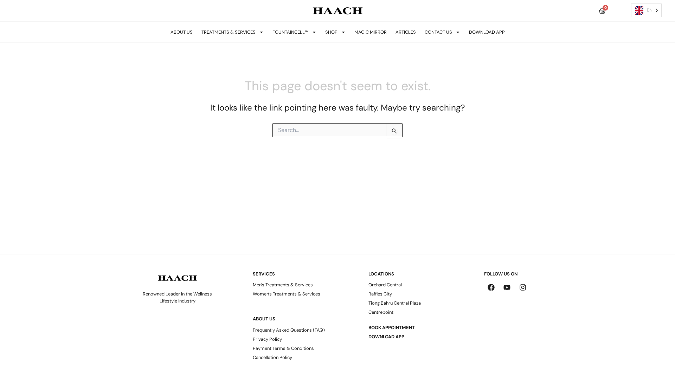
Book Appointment (391, 328)
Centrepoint (380, 312)
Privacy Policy (267, 339)
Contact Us (438, 32)
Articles (406, 32)
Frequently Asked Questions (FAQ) (289, 330)
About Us (182, 32)
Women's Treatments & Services (286, 294)
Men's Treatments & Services (283, 285)
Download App (487, 32)
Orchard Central (385, 285)
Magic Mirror (370, 32)
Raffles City (380, 294)
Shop (331, 32)
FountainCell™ (290, 32)
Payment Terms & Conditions (283, 348)
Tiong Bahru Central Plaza (394, 303)
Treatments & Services (228, 32)
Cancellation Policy (272, 357)
